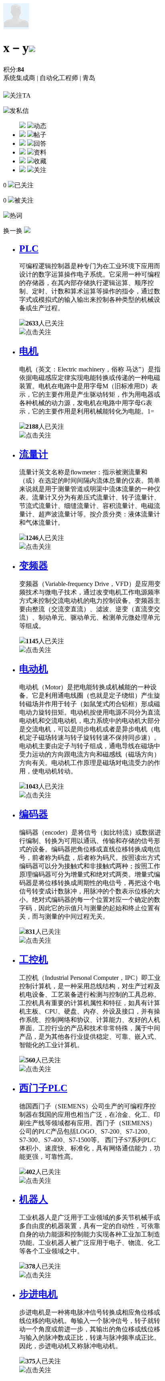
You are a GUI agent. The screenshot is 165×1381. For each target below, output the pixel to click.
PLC (28, 248)
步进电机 (38, 1294)
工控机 (33, 959)
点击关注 (38, 332)
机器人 (33, 1199)
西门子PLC (43, 1088)
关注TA (20, 95)
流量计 (33, 454)
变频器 (33, 565)
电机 (28, 351)
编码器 (33, 814)
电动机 (33, 669)
